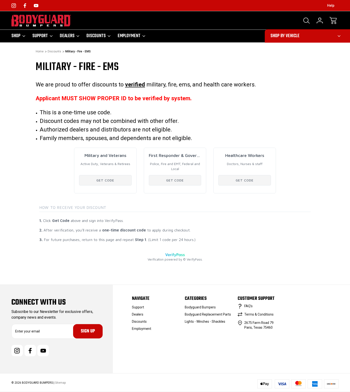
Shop (15, 36)
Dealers (67, 36)
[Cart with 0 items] (333, 20)
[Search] (306, 20)
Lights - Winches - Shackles (205, 321)
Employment (129, 36)
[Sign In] (319, 20)
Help (330, 5)
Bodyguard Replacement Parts (208, 314)
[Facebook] (25, 5)
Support (40, 36)
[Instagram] (13, 5)
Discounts (96, 36)
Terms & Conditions (259, 314)
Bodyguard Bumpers (200, 307)
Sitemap (60, 382)
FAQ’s (248, 306)
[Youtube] (36, 5)
